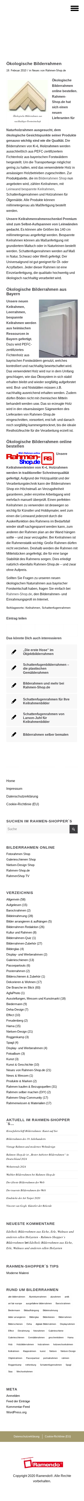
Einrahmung (24, 1331)
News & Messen (17, 1075)
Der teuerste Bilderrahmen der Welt (26, 1190)
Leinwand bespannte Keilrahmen (30, 189)
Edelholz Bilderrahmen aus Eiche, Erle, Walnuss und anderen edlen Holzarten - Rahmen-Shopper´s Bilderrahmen (40, 1236)
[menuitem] (72, 8)
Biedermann (14, 1004)
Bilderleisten (49, 1317)
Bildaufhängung (31, 1310)
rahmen (65, 1358)
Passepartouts (16, 965)
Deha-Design (15, 1009)
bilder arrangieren (16, 1317)
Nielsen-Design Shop (20, 865)
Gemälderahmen (36, 1337)
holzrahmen (43, 1344)
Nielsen (53, 1351)
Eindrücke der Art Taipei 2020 (23, 1198)
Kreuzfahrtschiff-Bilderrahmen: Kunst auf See (32, 1131)
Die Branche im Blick (20, 987)
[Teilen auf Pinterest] (56, 630)
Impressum (14, 788)
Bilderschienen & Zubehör (23, 976)
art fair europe (15, 1303)
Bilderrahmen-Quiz (18, 938)
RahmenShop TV (17, 876)
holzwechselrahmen (63, 1344)
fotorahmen (39, 1331)
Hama (10, 1026)
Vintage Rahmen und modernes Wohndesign (30, 1146)
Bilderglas (12, 949)
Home (10, 781)
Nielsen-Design (16, 1031)
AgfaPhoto (13, 993)
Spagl (10, 1042)
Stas (10, 1371)
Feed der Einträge (18, 1401)
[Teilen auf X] (28, 630)
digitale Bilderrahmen (46, 1324)
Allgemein (12, 899)
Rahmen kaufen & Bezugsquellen (28, 1086)
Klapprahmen (29, 1351)
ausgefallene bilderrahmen (39, 1303)
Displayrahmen (67, 1324)
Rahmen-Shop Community (24, 1097)
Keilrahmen (32, 607)
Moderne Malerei (17, 1273)
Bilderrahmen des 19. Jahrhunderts (26, 1139)
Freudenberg (14, 1020)
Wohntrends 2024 (16, 1166)
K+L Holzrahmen (55, 467)
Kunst (10, 1059)
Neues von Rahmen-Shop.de (49, 70)
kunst (42, 1351)
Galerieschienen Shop (21, 859)
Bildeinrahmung (16, 916)
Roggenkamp (15, 1037)
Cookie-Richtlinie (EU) (22, 804)
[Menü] (72, 8)
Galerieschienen (17, 960)
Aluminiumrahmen (37, 1296)
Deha (29, 1324)
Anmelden (13, 1395)
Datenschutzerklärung (22, 796)
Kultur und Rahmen (19, 932)
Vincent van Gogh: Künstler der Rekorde (29, 1206)
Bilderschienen (15, 1324)
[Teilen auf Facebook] (14, 630)
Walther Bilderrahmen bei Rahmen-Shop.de (30, 1174)
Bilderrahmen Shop (53, 178)
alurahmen (55, 1296)
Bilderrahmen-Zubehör (21, 943)
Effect (10, 1015)
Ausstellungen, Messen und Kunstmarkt (33, 998)
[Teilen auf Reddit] (70, 630)
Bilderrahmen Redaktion (22, 927)
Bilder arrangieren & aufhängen (26, 921)
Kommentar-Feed (18, 1406)
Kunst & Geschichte (19, 1064)
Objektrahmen (15, 1358)
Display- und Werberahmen (24, 954)
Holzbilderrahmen (25, 1344)
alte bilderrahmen (16, 1296)
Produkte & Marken (19, 1081)
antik (67, 1296)
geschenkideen (56, 1337)
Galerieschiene (56, 1331)
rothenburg (30, 1365)
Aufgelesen (13, 905)
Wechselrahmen (25, 1371)
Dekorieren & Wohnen (21, 982)
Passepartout (32, 1358)
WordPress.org (16, 1412)
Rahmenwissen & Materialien (25, 1103)
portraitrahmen (50, 1358)
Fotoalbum (13, 1053)
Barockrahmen (16, 910)
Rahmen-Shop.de (19, 594)
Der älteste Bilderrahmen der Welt (25, 1182)
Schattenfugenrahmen (56, 607)
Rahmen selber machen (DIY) (26, 1092)
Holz (10, 1344)
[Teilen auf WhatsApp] (42, 630)
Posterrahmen (15, 971)
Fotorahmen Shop (18, 854)
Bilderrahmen (65, 1317)
